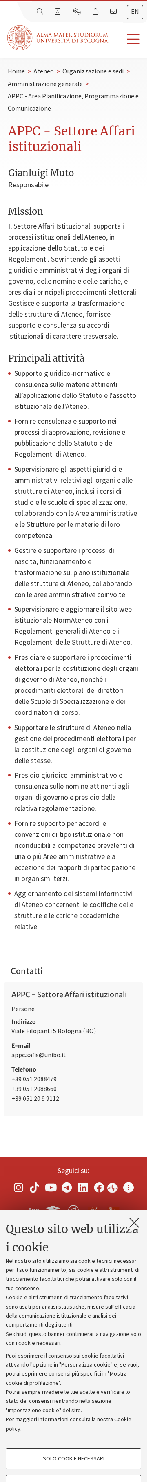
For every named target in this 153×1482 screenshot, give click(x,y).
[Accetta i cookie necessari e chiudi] (134, 1222)
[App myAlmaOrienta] (73, 1209)
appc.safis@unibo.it (38, 1055)
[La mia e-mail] (114, 11)
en (135, 11)
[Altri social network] (128, 1187)
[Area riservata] (96, 11)
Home (16, 71)
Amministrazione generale (45, 84)
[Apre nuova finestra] (18, 1187)
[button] (127, 39)
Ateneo (43, 71)
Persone (23, 1009)
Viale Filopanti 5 (34, 1031)
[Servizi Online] (78, 11)
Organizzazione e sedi (93, 71)
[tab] (135, 12)
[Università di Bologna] (58, 37)
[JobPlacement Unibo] (93, 1208)
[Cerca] (41, 11)
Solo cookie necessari (73, 1459)
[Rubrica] (59, 11)
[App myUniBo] (54, 1209)
